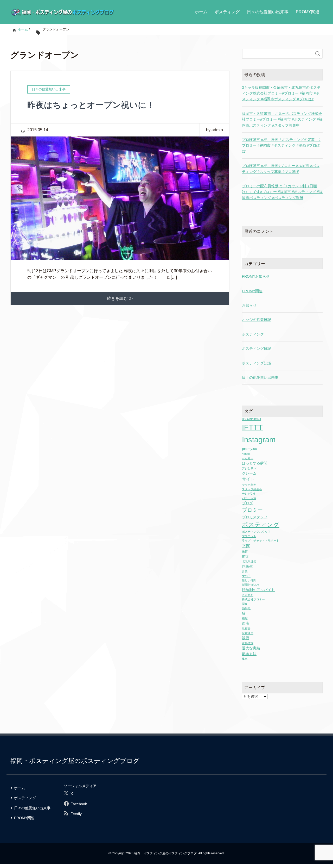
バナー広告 (249, 498)
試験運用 (247, 633)
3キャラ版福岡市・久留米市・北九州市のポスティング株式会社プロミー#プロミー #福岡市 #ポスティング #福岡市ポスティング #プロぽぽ (281, 93)
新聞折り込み (250, 584)
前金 (245, 556)
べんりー (247, 458)
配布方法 (249, 654)
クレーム (249, 473)
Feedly (76, 814)
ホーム (201, 12)
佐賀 (245, 551)
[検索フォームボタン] (317, 53)
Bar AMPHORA (251, 419)
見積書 (246, 628)
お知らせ (249, 305)
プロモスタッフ (254, 517)
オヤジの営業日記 (256, 320)
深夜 (245, 603)
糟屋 (245, 618)
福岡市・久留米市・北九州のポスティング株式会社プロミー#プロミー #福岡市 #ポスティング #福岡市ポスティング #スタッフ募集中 (282, 119)
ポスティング (227, 12)
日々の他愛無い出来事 (268, 12)
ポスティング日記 (256, 348)
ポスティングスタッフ (256, 531)
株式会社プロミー (253, 599)
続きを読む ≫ (120, 298)
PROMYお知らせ (256, 276)
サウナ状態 (249, 484)
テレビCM (248, 493)
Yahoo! (246, 453)
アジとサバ (249, 468)
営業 (245, 571)
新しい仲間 (249, 580)
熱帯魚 (246, 608)
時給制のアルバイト (258, 590)
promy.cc (249, 449)
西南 (245, 623)
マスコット (249, 536)
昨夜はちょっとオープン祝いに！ (91, 105)
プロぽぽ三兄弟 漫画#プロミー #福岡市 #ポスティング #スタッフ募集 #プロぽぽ (280, 168)
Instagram (259, 439)
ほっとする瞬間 (254, 463)
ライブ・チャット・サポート (260, 540)
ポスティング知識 (256, 363)
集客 (245, 658)
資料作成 (247, 643)
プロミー (252, 510)
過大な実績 (251, 648)
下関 (246, 546)
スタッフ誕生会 (252, 489)
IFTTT (252, 427)
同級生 (247, 566)
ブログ (247, 503)
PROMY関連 (307, 12)
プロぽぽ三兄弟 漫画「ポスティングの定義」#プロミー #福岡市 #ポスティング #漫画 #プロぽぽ (281, 145)
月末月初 (247, 594)
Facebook (79, 804)
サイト (248, 479)
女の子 (246, 575)
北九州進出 (249, 561)
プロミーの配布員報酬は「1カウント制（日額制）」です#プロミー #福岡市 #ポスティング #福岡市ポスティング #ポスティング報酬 (282, 192)
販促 (245, 638)
